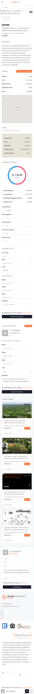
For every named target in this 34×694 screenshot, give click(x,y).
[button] (17, 12)
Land (3, 25)
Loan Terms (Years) (8, 230)
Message (5, 301)
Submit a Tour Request (17, 316)
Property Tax (6, 237)
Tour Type (5, 253)
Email (3, 294)
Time (3, 267)
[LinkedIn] (2, 616)
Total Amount (6, 207)
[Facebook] (2, 611)
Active (28, 404)
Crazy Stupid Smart (26, 687)
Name (4, 280)
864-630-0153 (16, 333)
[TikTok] (2, 618)
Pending (7, 25)
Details (27, 428)
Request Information (17, 392)
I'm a (3, 368)
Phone (4, 287)
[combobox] (17, 256)
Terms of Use (27, 313)
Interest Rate (6, 222)
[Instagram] (2, 613)
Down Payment (7, 214)
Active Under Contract (24, 511)
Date (3, 260)
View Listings (28, 326)
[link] (17, 413)
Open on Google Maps (25, 71)
